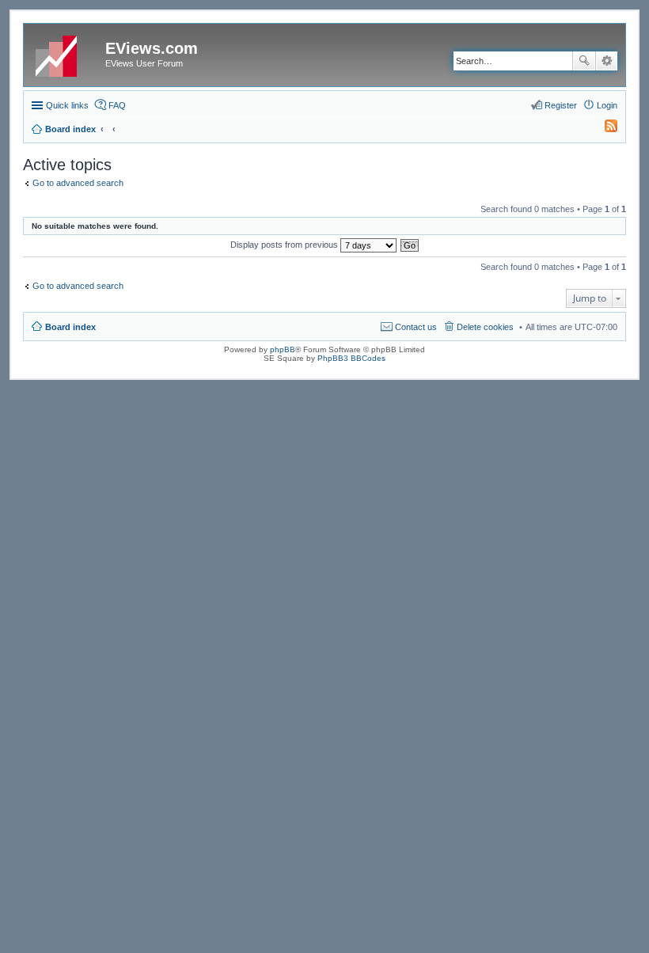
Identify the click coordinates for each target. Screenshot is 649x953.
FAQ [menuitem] (117, 105)
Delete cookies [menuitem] (485, 327)
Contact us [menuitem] (416, 327)
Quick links (67, 105)
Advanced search (606, 60)
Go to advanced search (77, 183)
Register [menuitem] (561, 105)
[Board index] (66, 53)
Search (584, 60)
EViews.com (151, 48)
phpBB (282, 349)
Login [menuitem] (607, 105)
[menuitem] (603, 129)
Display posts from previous (285, 244)
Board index (70, 327)
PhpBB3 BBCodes (351, 358)
